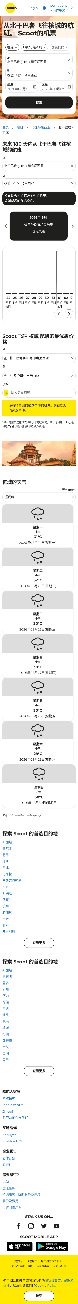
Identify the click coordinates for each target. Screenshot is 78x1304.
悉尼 (5, 855)
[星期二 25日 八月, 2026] (14, 293)
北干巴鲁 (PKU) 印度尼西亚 (27, 62)
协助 (5, 1182)
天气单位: (68, 490)
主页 (5, 127)
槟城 (5, 1028)
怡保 (5, 1002)
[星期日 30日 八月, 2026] (46, 293)
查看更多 (39, 943)
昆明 (5, 1053)
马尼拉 (7, 874)
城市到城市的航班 (51, 1261)
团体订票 (8, 1158)
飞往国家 (18, 1261)
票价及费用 (10, 1201)
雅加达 (7, 912)
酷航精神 (8, 1098)
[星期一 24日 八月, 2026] (8, 293)
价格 (5, 384)
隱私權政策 (53, 1281)
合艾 (5, 1047)
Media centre (13, 1105)
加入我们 (8, 1111)
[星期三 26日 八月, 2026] (21, 293)
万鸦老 (7, 893)
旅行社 (7, 1165)
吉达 (5, 1009)
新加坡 (7, 842)
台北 (5, 868)
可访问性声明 (12, 1207)
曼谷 (5, 983)
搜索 (39, 102)
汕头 (5, 1015)
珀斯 (5, 861)
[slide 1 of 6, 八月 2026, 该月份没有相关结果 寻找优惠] (39, 226)
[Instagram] (31, 1226)
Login (33, 8)
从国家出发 (42, 1265)
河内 (5, 996)
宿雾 (5, 900)
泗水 (5, 925)
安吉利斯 (8, 932)
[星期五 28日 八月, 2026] (34, 293)
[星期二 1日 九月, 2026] (59, 293)
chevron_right (72, 226)
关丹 (5, 1060)
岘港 (5, 1021)
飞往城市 (32, 1261)
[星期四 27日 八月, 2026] (27, 293)
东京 (5, 887)
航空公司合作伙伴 (15, 1118)
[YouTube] (56, 1226)
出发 (10, 84)
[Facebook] (18, 1226)
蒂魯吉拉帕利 (12, 880)
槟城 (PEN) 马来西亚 (22, 75)
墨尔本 (7, 848)
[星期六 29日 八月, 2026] (40, 293)
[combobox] (37, 166)
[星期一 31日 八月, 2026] (53, 293)
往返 (10, 47)
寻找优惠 (38, 232)
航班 (20, 127)
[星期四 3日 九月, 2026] (72, 293)
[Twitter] (44, 1226)
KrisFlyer (9, 1135)
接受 (39, 1296)
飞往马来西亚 (40, 127)
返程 (45, 84)
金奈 (5, 919)
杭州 (5, 906)
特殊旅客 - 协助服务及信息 (21, 1195)
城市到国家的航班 (22, 1265)
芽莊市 (7, 1040)
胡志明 (7, 977)
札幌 (5, 1034)
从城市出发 (59, 1265)
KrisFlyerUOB (13, 1141)
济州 (5, 989)
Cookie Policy (46, 1285)
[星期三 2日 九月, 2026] (66, 293)
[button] (34, 47)
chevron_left (5, 226)
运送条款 (8, 1188)
